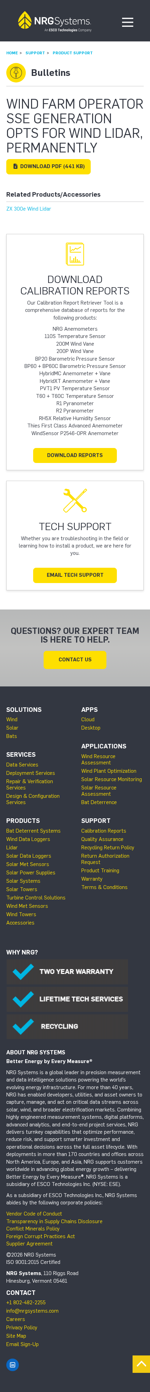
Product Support (73, 52)
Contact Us (75, 659)
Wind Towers (21, 914)
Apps (89, 710)
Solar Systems (23, 881)
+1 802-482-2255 (26, 1302)
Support (35, 52)
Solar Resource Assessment (99, 791)
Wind (11, 719)
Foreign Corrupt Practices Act (40, 1236)
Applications (103, 746)
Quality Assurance (102, 839)
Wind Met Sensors (27, 906)
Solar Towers (21, 889)
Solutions (24, 710)
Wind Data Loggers (28, 839)
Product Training (100, 870)
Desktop (90, 728)
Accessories (20, 923)
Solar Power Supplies (30, 873)
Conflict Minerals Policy (33, 1229)
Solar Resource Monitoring (111, 779)
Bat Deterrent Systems (33, 831)
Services (21, 754)
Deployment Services (30, 773)
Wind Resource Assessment (98, 759)
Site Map (16, 1336)
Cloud (88, 719)
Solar (12, 728)
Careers (15, 1319)
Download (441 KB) (52, 166)
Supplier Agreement (29, 1244)
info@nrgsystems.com (32, 1311)
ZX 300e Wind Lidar (28, 209)
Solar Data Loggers (28, 856)
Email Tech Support (75, 575)
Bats (11, 736)
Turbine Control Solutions (36, 898)
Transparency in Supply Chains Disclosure (54, 1221)
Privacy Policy (21, 1327)
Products (23, 821)
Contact (21, 1293)
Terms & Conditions (104, 887)
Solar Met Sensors (27, 864)
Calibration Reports (103, 831)
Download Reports (75, 455)
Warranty (92, 879)
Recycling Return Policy (107, 847)
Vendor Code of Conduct (34, 1214)
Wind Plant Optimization (108, 771)
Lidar (12, 847)
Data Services (22, 765)
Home (12, 52)
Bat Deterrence (99, 802)
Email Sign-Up (22, 1344)
